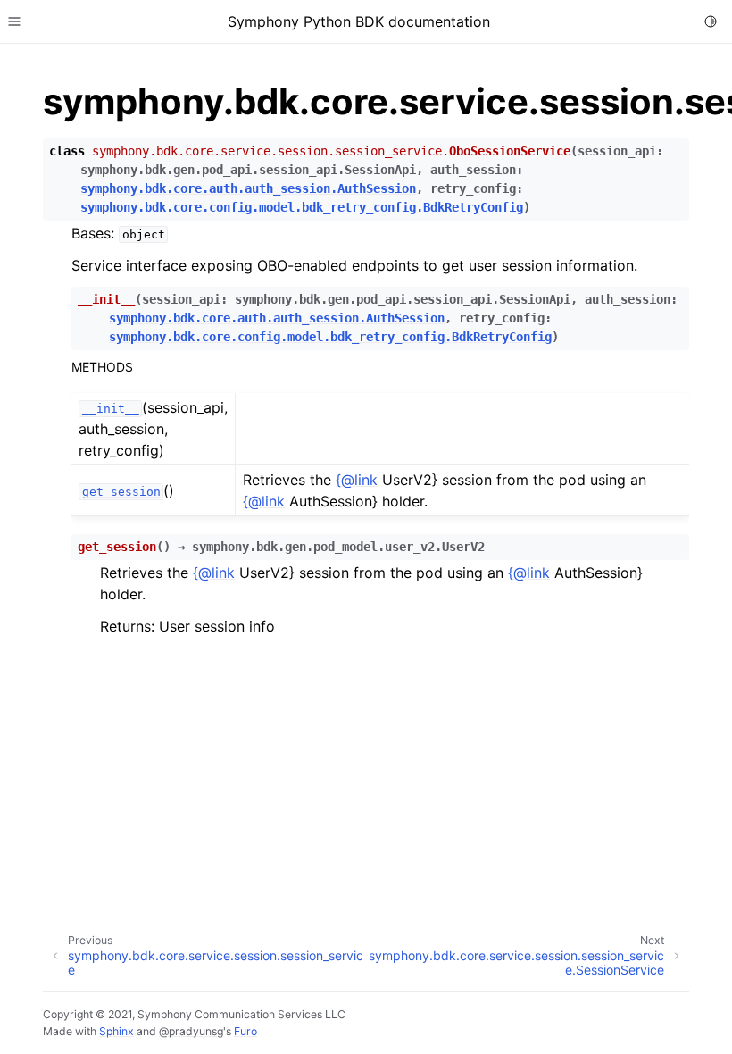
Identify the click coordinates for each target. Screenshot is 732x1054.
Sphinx (116, 1031)
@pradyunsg (191, 1031)
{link (357, 480)
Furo (245, 1031)
